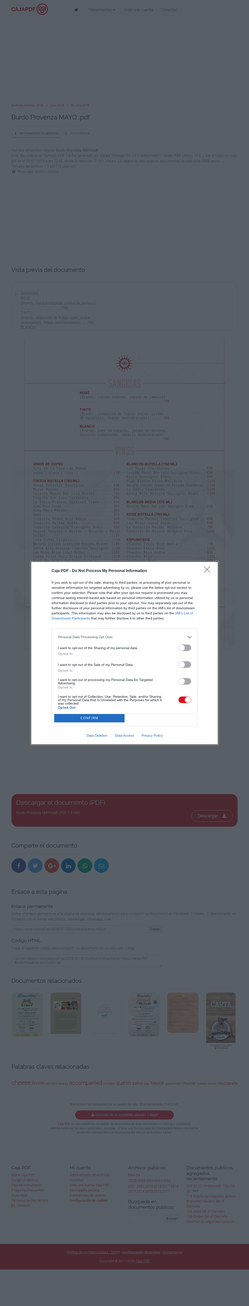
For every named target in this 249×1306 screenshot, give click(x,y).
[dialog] (124, 653)
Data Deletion (97, 735)
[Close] (208, 571)
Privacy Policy (152, 735)
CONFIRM (89, 718)
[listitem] (124, 637)
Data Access (124, 735)
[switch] (184, 647)
